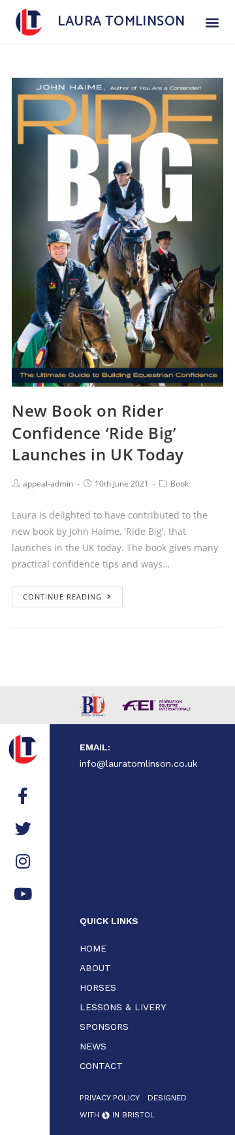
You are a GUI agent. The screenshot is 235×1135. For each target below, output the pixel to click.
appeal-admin (48, 483)
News (93, 1046)
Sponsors (104, 1026)
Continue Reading (62, 596)
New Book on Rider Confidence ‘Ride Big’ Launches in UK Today (98, 432)
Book (179, 483)
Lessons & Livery (123, 1007)
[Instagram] (23, 860)
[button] (212, 22)
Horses (98, 987)
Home (93, 948)
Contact (101, 1066)
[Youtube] (23, 893)
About (95, 968)
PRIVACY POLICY (110, 1097)
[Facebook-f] (23, 795)
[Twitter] (23, 828)
